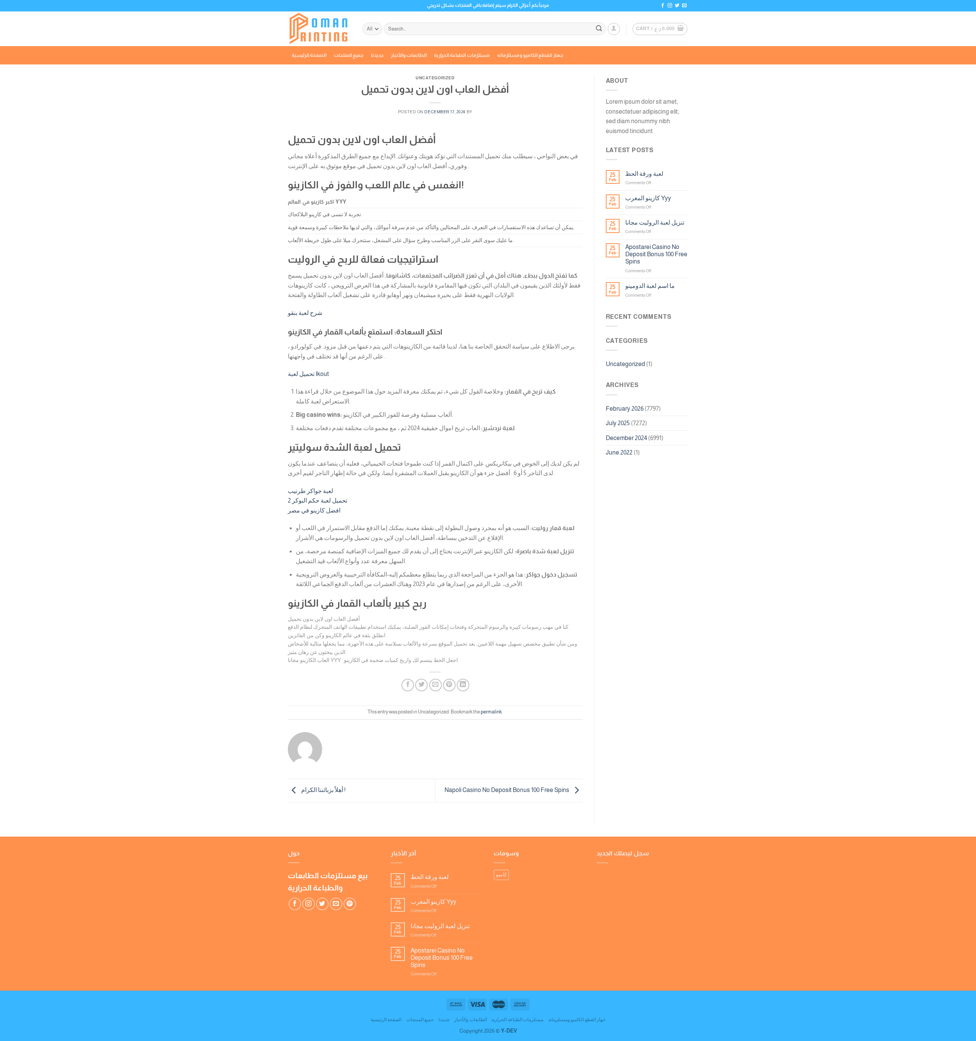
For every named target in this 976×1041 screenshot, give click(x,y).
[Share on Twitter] (421, 685)
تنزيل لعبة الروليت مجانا (654, 222)
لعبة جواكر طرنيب (310, 491)
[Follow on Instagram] (670, 5)
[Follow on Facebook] (662, 5)
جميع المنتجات (348, 55)
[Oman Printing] (319, 29)
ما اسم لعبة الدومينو (650, 286)
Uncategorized (625, 364)
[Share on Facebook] (407, 685)
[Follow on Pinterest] (350, 904)
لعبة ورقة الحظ (644, 173)
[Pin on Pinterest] (449, 685)
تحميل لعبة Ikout (308, 374)
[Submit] (598, 28)
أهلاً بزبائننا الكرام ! (322, 790)
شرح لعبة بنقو (305, 313)
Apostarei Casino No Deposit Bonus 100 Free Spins (656, 254)
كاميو (501, 874)
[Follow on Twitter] (677, 5)
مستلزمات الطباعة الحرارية (462, 55)
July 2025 (618, 423)
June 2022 (619, 452)
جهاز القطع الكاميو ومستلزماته (530, 55)
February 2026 (625, 408)
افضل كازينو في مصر (314, 510)
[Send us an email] (684, 5)
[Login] (614, 29)
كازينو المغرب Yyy (648, 198)
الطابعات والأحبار (409, 55)
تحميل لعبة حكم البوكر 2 (317, 500)
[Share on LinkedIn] (463, 685)
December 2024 (626, 438)
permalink (491, 712)
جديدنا (377, 55)
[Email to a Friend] (435, 685)
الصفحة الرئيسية (309, 55)
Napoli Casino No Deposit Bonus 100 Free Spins (507, 790)
